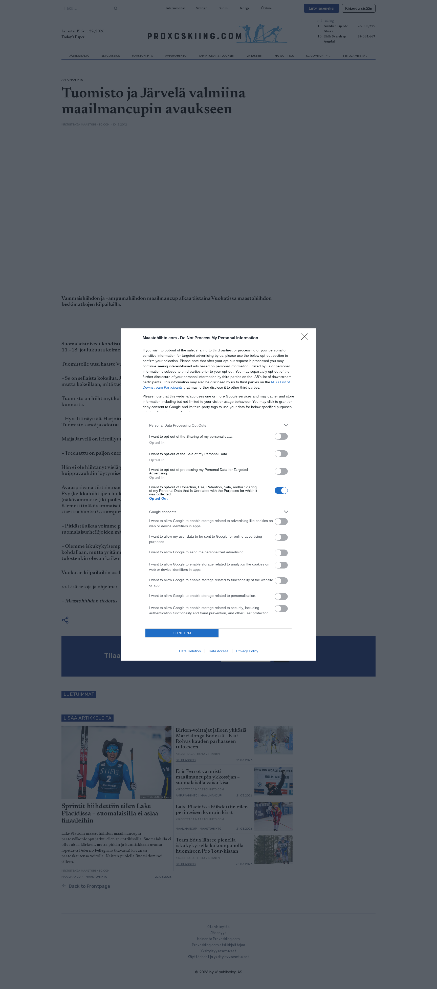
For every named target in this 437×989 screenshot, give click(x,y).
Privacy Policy (247, 651)
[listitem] (218, 425)
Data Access (218, 651)
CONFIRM (182, 633)
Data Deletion (190, 651)
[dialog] (218, 494)
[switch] (281, 436)
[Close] (306, 338)
